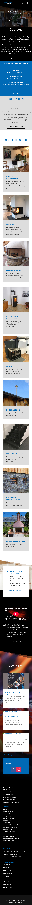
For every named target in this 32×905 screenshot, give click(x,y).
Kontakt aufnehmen (16, 127)
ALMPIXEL (20, 902)
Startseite (7, 865)
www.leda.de (7, 820)
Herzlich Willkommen (16, 11)
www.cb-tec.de (7, 829)
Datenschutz (8, 887)
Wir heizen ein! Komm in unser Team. (15, 851)
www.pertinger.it (8, 816)
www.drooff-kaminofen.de (10, 825)
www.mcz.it (6, 834)
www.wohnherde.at (9, 818)
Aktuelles (16, 93)
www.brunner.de (8, 811)
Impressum (7, 885)
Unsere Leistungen (16, 21)
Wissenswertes (8, 879)
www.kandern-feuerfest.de (11, 838)
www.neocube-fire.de (9, 831)
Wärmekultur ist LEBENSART (14, 738)
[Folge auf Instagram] (18, 769)
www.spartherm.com (9, 814)
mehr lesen (8, 705)
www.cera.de (7, 823)
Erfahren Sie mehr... (15, 591)
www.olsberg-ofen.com (10, 827)
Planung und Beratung (10, 873)
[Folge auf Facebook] (13, 769)
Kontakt (6, 882)
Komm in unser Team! (11, 716)
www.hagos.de (7, 809)
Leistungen (7, 870)
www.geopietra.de (8, 836)
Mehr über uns (16, 58)
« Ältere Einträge (8, 755)
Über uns (7, 867)
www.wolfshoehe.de (9, 840)
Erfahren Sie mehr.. (20, 642)
